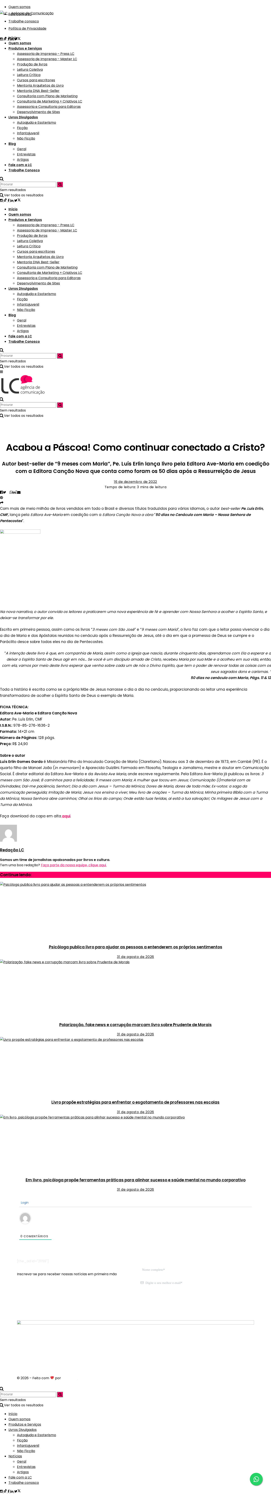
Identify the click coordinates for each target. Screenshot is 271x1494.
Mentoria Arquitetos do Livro (40, 85)
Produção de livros (32, 64)
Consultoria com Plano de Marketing (47, 96)
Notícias (15, 1456)
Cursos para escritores (36, 80)
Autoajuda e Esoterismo (36, 122)
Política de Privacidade (27, 28)
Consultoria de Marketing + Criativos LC (49, 101)
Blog (12, 143)
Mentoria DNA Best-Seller (38, 90)
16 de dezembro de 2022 (135, 481)
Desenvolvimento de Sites (38, 111)
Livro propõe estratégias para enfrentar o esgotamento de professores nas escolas (135, 1102)
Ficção (22, 127)
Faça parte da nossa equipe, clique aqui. (73, 865)
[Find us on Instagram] (2, 39)
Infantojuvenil (28, 133)
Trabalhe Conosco (24, 170)
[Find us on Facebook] (9, 200)
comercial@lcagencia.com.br (90, 1303)
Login (24, 1202)
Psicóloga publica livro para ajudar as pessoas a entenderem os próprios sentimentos (135, 947)
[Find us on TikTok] (6, 200)
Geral (21, 149)
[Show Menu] (1, 371)
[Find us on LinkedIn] (12, 200)
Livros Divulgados (23, 117)
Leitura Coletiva (30, 69)
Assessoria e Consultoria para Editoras (49, 106)
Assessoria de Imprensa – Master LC (47, 59)
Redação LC (12, 850)
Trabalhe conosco (23, 21)
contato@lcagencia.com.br (40, 1303)
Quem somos (19, 43)
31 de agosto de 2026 (135, 956)
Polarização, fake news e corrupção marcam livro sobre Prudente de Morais (135, 1025)
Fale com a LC (20, 165)
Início (13, 38)
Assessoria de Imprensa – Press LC (45, 53)
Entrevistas (26, 154)
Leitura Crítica (28, 74)
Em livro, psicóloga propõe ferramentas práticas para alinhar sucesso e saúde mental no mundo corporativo (136, 1180)
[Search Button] (1, 178)
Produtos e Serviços (25, 48)
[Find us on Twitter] (17, 200)
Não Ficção (26, 138)
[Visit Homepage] (27, 12)
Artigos (23, 159)
